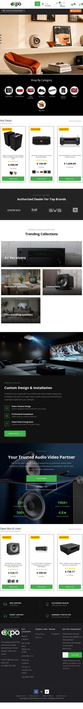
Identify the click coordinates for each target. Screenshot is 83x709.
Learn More (13, 434)
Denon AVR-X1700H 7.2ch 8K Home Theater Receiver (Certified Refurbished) (41, 565)
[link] (41, 44)
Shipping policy (61, 696)
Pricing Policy (39, 634)
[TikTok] (47, 692)
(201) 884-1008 (28, 677)
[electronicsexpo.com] (16, 6)
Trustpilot (55, 634)
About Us (38, 637)
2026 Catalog (76, 10)
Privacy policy (34, 696)
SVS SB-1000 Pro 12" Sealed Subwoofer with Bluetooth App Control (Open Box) (13, 565)
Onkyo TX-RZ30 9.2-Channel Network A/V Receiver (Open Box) (70, 564)
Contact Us (41, 487)
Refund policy (21, 696)
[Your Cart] (80, 5)
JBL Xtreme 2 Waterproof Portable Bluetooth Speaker (41, 156)
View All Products (75, 121)
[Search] (37, 4)
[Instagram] (41, 692)
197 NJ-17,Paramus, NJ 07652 (27, 670)
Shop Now (41, 478)
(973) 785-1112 (28, 656)
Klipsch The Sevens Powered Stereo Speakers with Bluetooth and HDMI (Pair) (13, 157)
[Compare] (72, 5)
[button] (13, 161)
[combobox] (33, 3)
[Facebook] (36, 692)
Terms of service (47, 696)
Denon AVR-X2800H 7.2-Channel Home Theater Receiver (70, 156)
